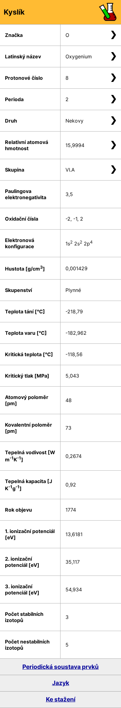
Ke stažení (60, 699)
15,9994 (74, 145)
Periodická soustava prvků (60, 666)
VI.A (70, 170)
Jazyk (60, 683)
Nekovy (74, 121)
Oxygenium (78, 56)
